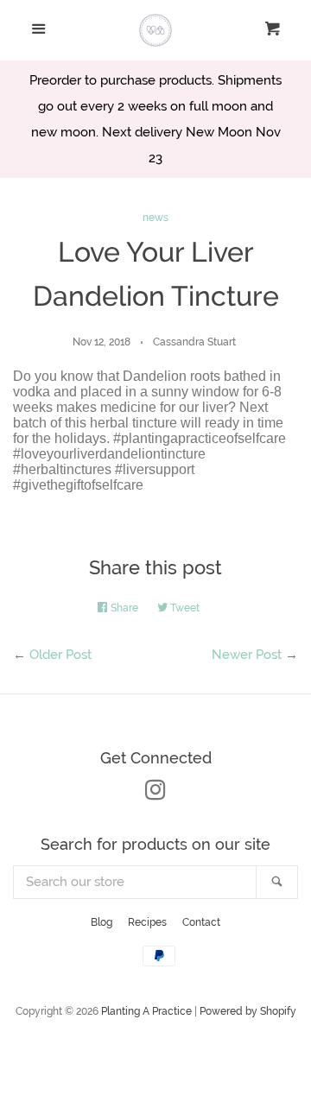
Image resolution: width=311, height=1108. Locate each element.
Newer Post (247, 654)
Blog (101, 922)
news (155, 218)
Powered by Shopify (248, 1011)
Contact (201, 922)
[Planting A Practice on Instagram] (155, 793)
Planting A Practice (146, 1011)
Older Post (60, 654)
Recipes (147, 922)
